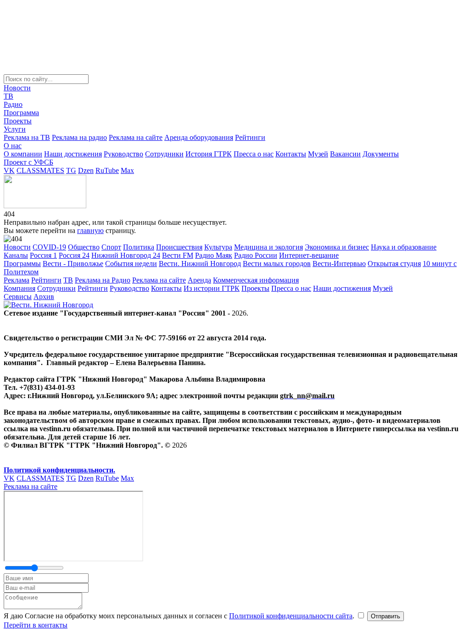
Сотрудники (164, 154)
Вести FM (177, 255)
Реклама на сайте (135, 137)
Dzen (86, 170)
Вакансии (345, 154)
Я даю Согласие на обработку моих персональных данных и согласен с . (180, 616)
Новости (17, 88)
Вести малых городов (277, 263)
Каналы (16, 255)
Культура (218, 247)
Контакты (290, 154)
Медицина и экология (268, 247)
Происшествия (179, 247)
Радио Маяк (213, 255)
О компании (23, 154)
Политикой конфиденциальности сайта (290, 616)
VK (9, 170)
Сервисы (18, 296)
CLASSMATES (40, 170)
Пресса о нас (254, 154)
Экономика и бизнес (337, 247)
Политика (138, 247)
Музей (318, 154)
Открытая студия (394, 263)
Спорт (111, 247)
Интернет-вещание (309, 255)
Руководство (123, 154)
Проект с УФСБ (28, 162)
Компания (19, 288)
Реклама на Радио (102, 280)
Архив (44, 296)
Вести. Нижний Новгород (200, 263)
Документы (381, 154)
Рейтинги (250, 137)
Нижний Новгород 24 (125, 255)
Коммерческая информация (256, 280)
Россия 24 (74, 255)
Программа (21, 113)
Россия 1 (43, 255)
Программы (22, 263)
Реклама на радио (79, 137)
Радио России (255, 255)
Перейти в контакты (35, 625)
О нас (13, 146)
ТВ (8, 96)
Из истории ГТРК (212, 288)
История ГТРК (208, 154)
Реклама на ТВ (27, 137)
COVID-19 (49, 247)
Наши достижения (73, 154)
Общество (84, 247)
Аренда (199, 280)
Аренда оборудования (198, 137)
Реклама (16, 280)
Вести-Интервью (339, 263)
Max (127, 170)
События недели (131, 263)
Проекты (18, 121)
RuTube (107, 170)
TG (71, 170)
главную (90, 230)
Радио (13, 104)
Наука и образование (403, 247)
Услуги (15, 129)
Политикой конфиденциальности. (59, 470)
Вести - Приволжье (73, 263)
